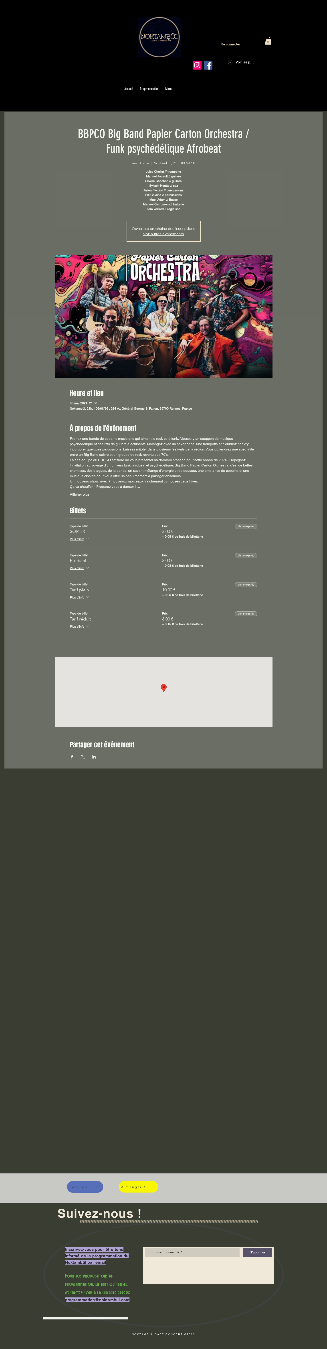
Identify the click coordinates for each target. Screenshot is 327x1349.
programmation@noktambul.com (97, 1299)
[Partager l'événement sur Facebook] (72, 757)
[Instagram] (197, 65)
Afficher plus (79, 494)
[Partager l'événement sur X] (83, 757)
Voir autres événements (163, 234)
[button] (268, 41)
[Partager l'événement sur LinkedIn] (94, 757)
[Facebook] (208, 65)
